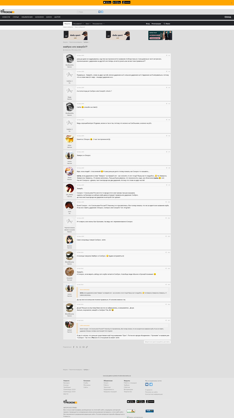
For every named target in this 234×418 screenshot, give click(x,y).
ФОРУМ (57, 17)
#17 (169, 320)
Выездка (66, 383)
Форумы (67, 24)
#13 (169, 252)
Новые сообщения (68, 27)
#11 (169, 218)
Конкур (65, 385)
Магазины (87, 385)
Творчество (128, 392)
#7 (169, 152)
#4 (169, 103)
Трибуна (126, 385)
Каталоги (39, 17)
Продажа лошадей (110, 392)
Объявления (27, 17)
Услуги (106, 383)
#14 (169, 268)
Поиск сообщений (80, 27)
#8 (169, 168)
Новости (6, 17)
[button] (83, 23)
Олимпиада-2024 (69, 389)
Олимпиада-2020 (69, 392)
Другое (65, 394)
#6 (169, 135)
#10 (169, 202)
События (127, 387)
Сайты (86, 387)
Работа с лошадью (130, 383)
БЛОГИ (49, 17)
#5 (169, 119)
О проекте (148, 390)
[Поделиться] (166, 55)
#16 (169, 304)
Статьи (16, 17)
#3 (169, 87)
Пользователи (97, 24)
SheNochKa (68, 50)
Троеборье (67, 387)
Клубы (86, 383)
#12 (169, 236)
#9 (169, 185)
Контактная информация (154, 394)
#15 (169, 284)
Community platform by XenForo (117, 375)
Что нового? (77, 24)
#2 (169, 71)
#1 (169, 55)
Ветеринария (128, 389)
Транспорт (107, 387)
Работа (106, 385)
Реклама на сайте (151, 392)
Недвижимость (109, 389)
